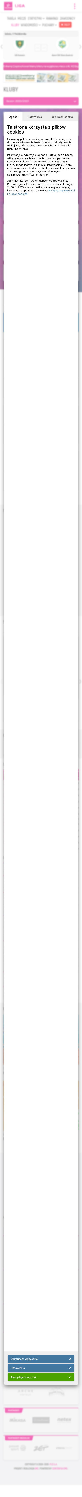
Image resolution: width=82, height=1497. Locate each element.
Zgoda (13, 117)
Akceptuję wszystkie (24, 1377)
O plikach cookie (62, 117)
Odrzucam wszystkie (24, 1359)
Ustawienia (35, 117)
